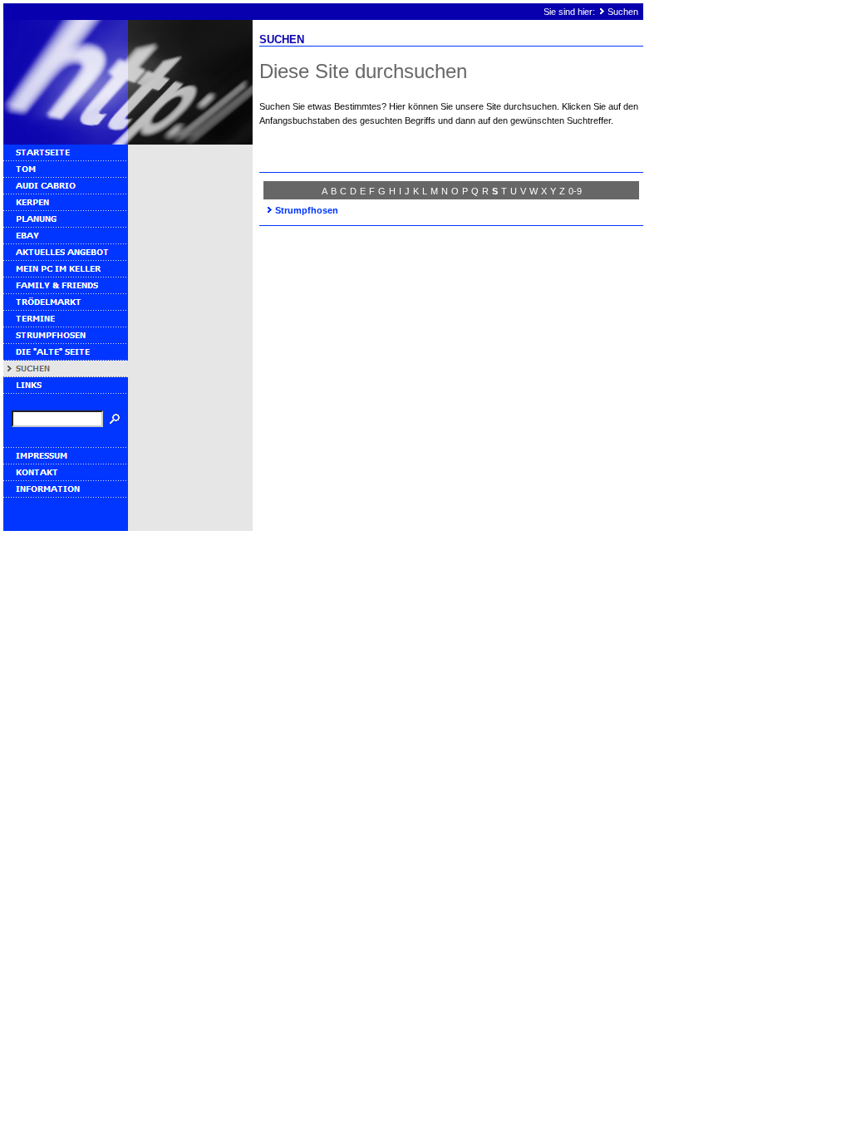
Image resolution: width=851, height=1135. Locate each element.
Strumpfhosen (306, 210)
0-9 (575, 191)
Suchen (623, 12)
